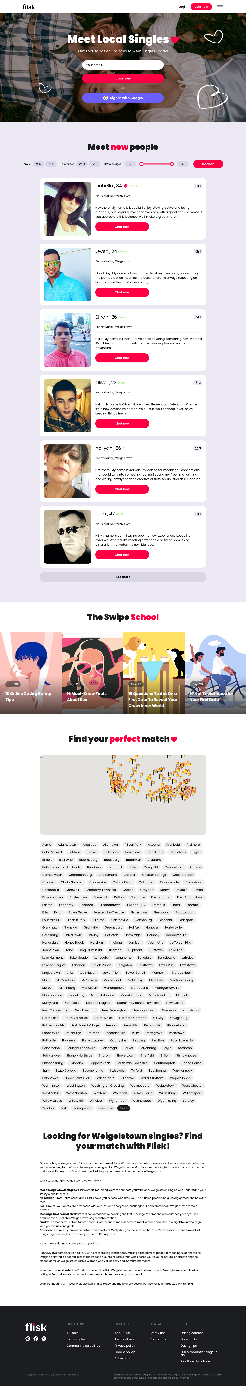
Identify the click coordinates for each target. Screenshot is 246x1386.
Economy (66, 905)
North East (50, 1018)
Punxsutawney (93, 1040)
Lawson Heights (54, 965)
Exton (58, 912)
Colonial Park (122, 882)
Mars (46, 980)
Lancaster (101, 957)
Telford (136, 1070)
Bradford (154, 860)
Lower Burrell (135, 973)
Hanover (152, 927)
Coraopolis (50, 890)
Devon (198, 890)
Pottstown (176, 1033)
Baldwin (74, 852)
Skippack (76, 1063)
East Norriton (161, 897)
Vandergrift (105, 1078)
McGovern (89, 980)
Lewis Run (166, 965)
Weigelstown (166, 1085)
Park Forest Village (85, 1025)
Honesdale (50, 942)
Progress (68, 1040)
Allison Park (133, 845)
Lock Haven (87, 973)
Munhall (182, 995)
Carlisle (195, 867)
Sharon (104, 1055)
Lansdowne (166, 957)
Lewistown (188, 965)
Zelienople (105, 1108)
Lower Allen (111, 973)
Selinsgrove (51, 1055)
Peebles (111, 1025)
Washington (76, 1085)
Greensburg (113, 927)
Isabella (104, 186)
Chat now (122, 227)
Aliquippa (90, 845)
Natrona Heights (98, 1003)
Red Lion (158, 1040)
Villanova (127, 1078)
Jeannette (155, 942)
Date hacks (189, 1339)
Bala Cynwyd (52, 852)
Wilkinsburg (167, 1093)
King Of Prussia (91, 950)
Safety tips (157, 1332)
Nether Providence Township (138, 1003)
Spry (45, 1070)
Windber (96, 1101)
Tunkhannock (182, 1070)
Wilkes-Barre (142, 1093)
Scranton (185, 1048)
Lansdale (144, 957)
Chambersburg (80, 875)
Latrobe (187, 957)
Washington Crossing (107, 1085)
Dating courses (192, 1332)
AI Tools (72, 1332)
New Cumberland (55, 1010)
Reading (139, 1040)
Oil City (158, 1018)
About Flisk (123, 1332)
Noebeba (169, 1010)
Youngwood (82, 1108)
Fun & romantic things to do (199, 1354)
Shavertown (125, 1055)
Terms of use (124, 1339)
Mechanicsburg (181, 980)
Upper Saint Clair (77, 1078)
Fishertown (139, 912)
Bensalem (132, 852)
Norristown (190, 1010)
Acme (46, 845)
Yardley (188, 1101)
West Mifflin (51, 1093)
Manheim (158, 973)
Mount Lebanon (102, 995)
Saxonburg (148, 1048)
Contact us (157, 1339)
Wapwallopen (180, 1078)
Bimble (47, 860)
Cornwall (72, 890)
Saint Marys (51, 1048)
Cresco (128, 890)
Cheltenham (107, 875)
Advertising (123, 1358)
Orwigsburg (179, 1018)
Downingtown (52, 897)
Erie (45, 912)
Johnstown (50, 950)
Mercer (47, 988)
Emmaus (158, 905)
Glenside (70, 927)
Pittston (93, 1033)
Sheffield (147, 1055)
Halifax (134, 927)
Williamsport (192, 1093)
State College (66, 1070)
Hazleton (111, 935)
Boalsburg (111, 860)
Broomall (115, 867)
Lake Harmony (52, 957)
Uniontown (50, 1078)
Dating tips (189, 1345)
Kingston (114, 950)
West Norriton (76, 1093)
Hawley (93, 935)
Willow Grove (52, 1101)
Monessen (89, 988)
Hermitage (133, 935)
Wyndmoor (117, 1101)
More (123, 1108)
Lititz (69, 973)
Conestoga (193, 882)
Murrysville (50, 1003)
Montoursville (52, 995)
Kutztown (156, 950)
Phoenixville (50, 1033)
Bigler (196, 852)
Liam (101, 514)
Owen (102, 251)
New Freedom (85, 1010)
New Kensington (114, 1010)
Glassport (186, 920)
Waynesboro (140, 1085)
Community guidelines (83, 1345)
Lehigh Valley (101, 965)
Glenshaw (49, 927)
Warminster (51, 1085)
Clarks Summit (72, 882)
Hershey (153, 935)
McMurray (135, 980)
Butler (133, 867)
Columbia (146, 882)
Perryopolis (152, 1025)
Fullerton (98, 920)
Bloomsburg (88, 860)
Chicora (48, 882)
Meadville (156, 980)
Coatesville (97, 882)
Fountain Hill (51, 920)
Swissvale (117, 1070)
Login (183, 6)
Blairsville (66, 860)
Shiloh (165, 1055)
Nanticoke (72, 1003)
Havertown (73, 935)
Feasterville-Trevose (109, 912)
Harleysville (173, 927)
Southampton (164, 1063)
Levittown (146, 965)
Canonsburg (174, 867)
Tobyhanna (157, 1070)
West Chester (192, 1085)
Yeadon (48, 1108)
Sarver (128, 1048)
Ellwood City (136, 905)
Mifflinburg (67, 988)
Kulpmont (135, 950)
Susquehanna (93, 1070)
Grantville (91, 927)
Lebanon (78, 965)
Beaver (92, 852)
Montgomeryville (167, 988)
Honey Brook (74, 942)
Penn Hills (130, 1025)
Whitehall (120, 1093)
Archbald (173, 845)
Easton (47, 905)
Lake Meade (79, 957)
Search (208, 164)
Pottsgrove (154, 1033)
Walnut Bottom (152, 1078)
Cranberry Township (101, 890)
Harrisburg (50, 935)
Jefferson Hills (180, 942)
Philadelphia (176, 1025)
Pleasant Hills (115, 1033)
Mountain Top (159, 995)
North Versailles (76, 1018)
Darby (164, 890)
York (63, 1108)
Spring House (191, 1063)
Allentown (110, 845)
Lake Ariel (176, 950)
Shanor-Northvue (79, 1055)
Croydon (146, 890)
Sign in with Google (126, 98)
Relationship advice (195, 1361)
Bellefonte (111, 852)
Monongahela (114, 988)
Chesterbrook (183, 875)
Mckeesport (112, 980)
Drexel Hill (100, 897)
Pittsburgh (73, 1033)
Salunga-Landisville (80, 1048)
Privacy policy (125, 1345)
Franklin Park (76, 920)
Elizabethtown (110, 905)
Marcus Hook (181, 973)
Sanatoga (109, 1048)
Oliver (102, 382)
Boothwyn (133, 860)
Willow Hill (76, 1101)
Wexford (100, 1093)
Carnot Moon (52, 875)
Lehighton (124, 965)
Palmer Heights (53, 1025)
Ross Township (182, 1040)
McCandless (65, 980)
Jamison (135, 942)
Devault (181, 890)
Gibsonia (165, 920)
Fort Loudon (184, 912)
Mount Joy (76, 995)
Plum (135, 1033)
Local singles (76, 1339)
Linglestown (51, 973)
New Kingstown (144, 1010)
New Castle (174, 1003)
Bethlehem (178, 852)
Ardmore (193, 845)
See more (123, 577)
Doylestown (78, 897)
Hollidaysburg (176, 935)
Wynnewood (141, 1101)
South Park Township (132, 1063)
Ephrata (192, 905)
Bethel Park (155, 852)
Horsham (97, 942)
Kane (69, 950)
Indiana (116, 942)
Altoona (154, 845)
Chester (129, 875)
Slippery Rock (100, 1063)
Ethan (102, 317)
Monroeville (139, 988)
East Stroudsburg (190, 897)
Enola (176, 905)
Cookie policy (125, 1352)
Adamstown (67, 845)
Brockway (94, 867)
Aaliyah (104, 448)
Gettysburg (143, 920)
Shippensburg (52, 1063)
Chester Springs (154, 875)
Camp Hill (151, 867)
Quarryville (118, 1040)
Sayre (167, 1048)
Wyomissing (167, 1101)
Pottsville (49, 1040)
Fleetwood (161, 912)
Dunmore (138, 897)
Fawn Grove (78, 912)
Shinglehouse (186, 1055)
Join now (201, 7)
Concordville (169, 882)
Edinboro (86, 905)
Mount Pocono (131, 995)
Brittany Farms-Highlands (61, 867)
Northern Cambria (132, 1018)
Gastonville (119, 920)
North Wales (103, 1018)
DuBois (119, 897)
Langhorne (124, 957)
